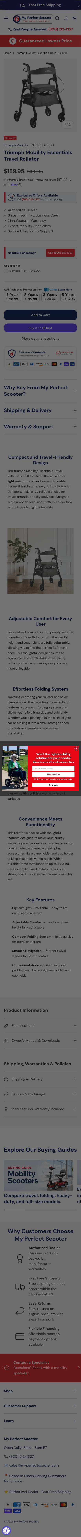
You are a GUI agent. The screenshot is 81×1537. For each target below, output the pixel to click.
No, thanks (53, 785)
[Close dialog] (76, 748)
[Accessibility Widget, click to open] (6, 1530)
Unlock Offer (53, 775)
